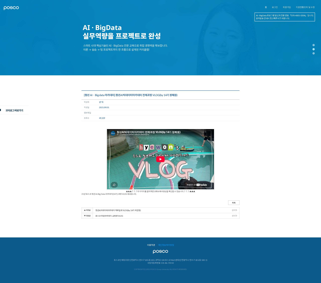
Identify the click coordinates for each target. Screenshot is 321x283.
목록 (234, 203)
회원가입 (287, 7)
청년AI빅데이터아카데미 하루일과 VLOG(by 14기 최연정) (118, 210)
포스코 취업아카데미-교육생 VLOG (109, 216)
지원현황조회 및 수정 (305, 7)
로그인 (275, 7)
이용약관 (151, 245)
